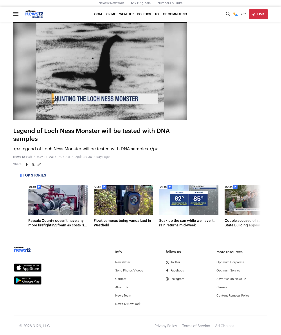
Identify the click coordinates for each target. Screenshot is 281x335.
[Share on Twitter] (33, 164)
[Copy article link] (39, 164)
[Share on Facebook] (27, 164)
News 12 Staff (22, 156)
